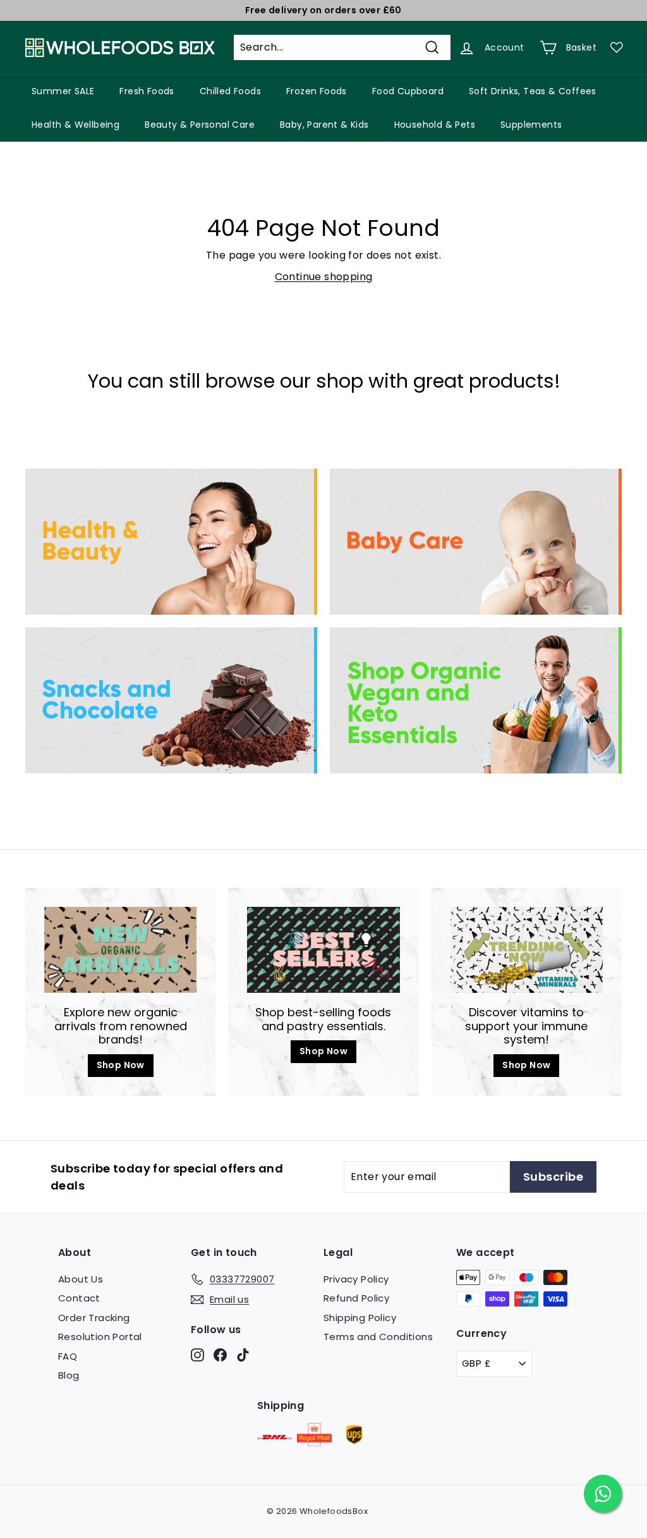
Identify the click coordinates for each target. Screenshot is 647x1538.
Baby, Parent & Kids (324, 124)
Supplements (531, 124)
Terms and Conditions (378, 1336)
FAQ (67, 1356)
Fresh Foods (146, 91)
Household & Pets (434, 124)
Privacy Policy (356, 1279)
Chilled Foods (230, 91)
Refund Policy (356, 1298)
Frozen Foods (316, 91)
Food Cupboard (408, 91)
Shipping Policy (360, 1317)
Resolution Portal (100, 1336)
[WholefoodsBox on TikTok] (243, 1354)
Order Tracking (94, 1317)
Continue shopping (324, 276)
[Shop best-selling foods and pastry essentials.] (323, 950)
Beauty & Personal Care (200, 124)
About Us (80, 1279)
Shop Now (121, 1065)
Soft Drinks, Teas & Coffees (532, 91)
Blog (69, 1375)
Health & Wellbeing (75, 124)
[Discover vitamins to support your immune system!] (526, 950)
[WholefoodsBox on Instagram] (197, 1354)
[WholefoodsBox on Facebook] (220, 1354)
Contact (79, 1298)
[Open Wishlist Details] (616, 47)
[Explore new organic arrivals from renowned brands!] (120, 950)
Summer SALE (63, 91)
